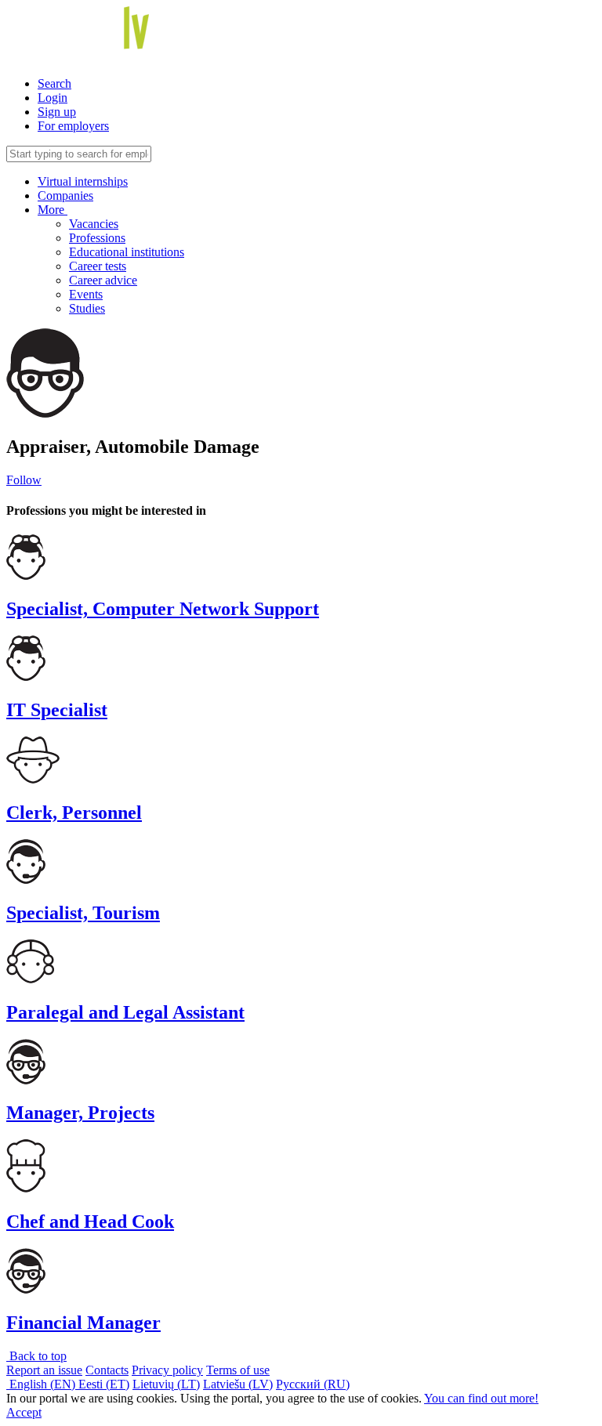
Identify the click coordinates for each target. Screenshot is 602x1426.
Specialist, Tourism (83, 913)
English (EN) (42, 1384)
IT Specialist (56, 710)
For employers (73, 125)
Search (54, 83)
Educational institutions (126, 252)
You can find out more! (481, 1398)
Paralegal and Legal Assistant (125, 1012)
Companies (65, 195)
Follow (24, 480)
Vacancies (93, 223)
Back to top (36, 1356)
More (52, 209)
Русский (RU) (313, 1384)
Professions (97, 237)
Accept (24, 1412)
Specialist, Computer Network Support (162, 609)
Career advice (103, 280)
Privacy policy (167, 1370)
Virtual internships (83, 181)
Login (52, 97)
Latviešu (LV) (238, 1384)
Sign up (57, 111)
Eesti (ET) (103, 1384)
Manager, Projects (80, 1112)
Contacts (107, 1370)
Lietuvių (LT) (166, 1384)
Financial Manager (83, 1322)
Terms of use (238, 1370)
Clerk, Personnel (74, 812)
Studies (87, 308)
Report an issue (44, 1370)
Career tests (97, 266)
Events (86, 294)
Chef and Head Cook (90, 1221)
